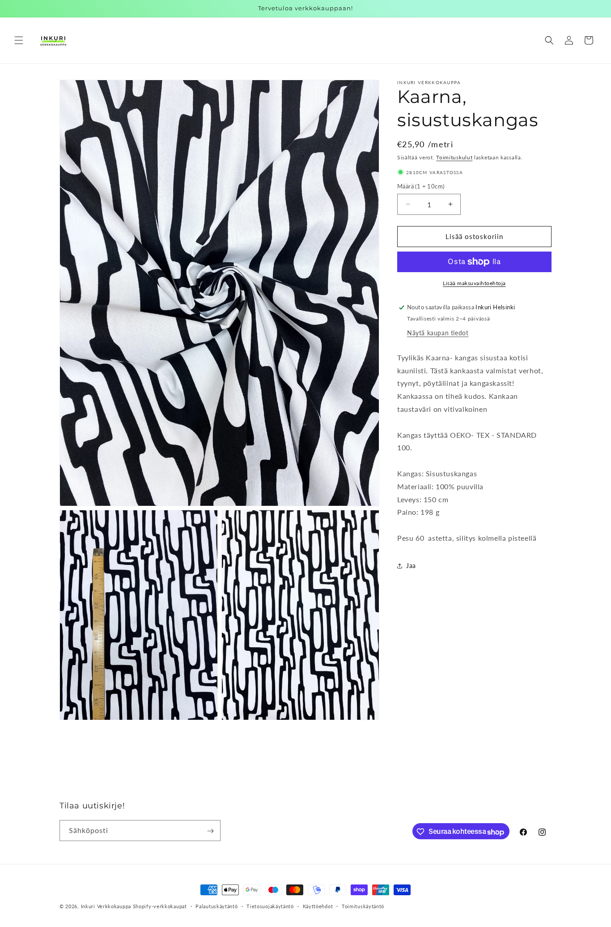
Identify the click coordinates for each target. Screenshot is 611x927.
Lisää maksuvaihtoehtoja (474, 283)
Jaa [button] (411, 565)
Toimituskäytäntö (363, 906)
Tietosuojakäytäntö (270, 906)
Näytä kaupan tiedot (437, 333)
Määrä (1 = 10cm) (420, 186)
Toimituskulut (454, 157)
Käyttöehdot (318, 906)
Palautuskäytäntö (216, 906)
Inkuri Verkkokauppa (106, 906)
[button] (19, 40)
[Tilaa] (210, 831)
